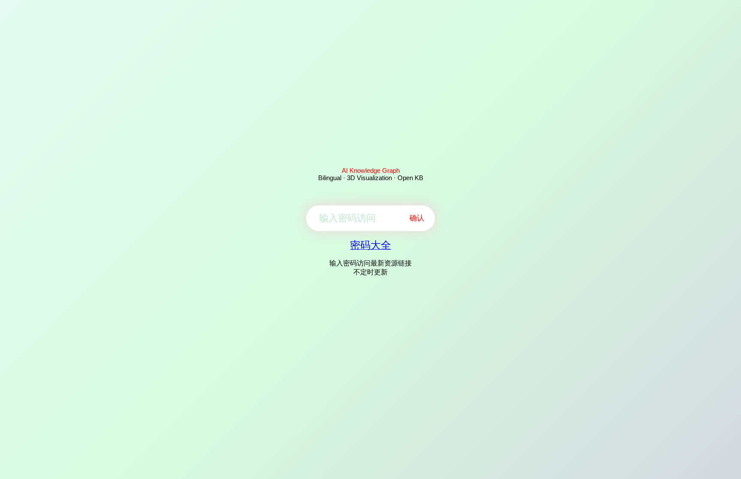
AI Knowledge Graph (371, 170)
